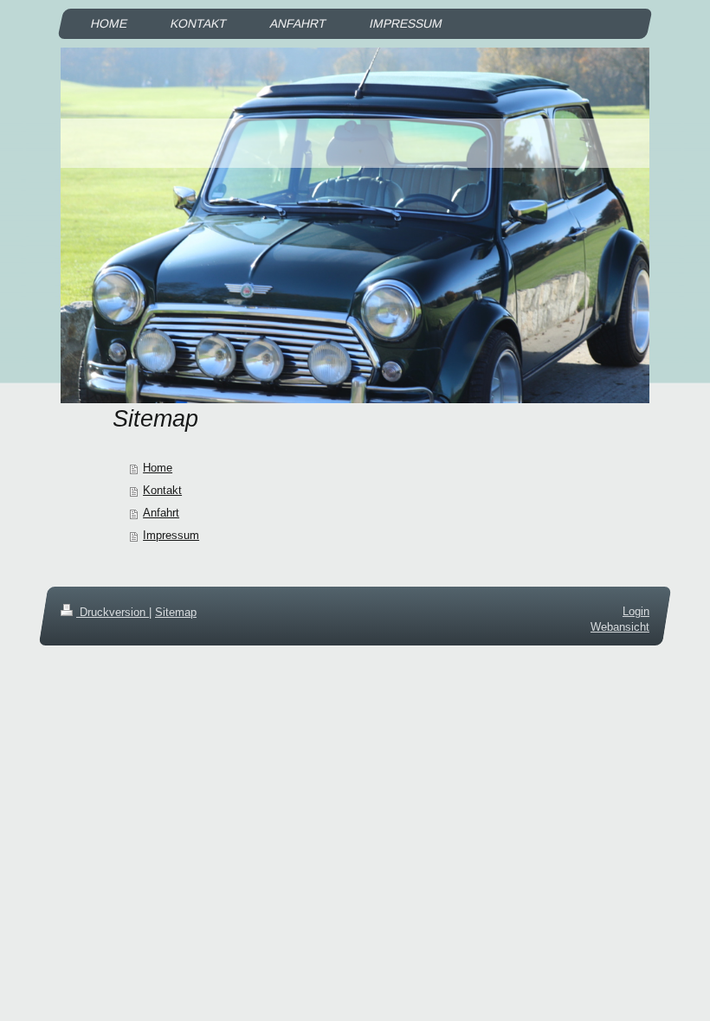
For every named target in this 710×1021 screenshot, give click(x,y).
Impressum (171, 535)
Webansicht (620, 626)
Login (636, 611)
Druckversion (112, 612)
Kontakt (162, 490)
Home (157, 467)
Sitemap (176, 612)
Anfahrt (161, 512)
